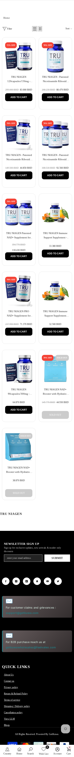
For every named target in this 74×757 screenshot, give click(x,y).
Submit (57, 558)
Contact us (9, 681)
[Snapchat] (37, 581)
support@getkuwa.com (22, 612)
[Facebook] (5, 581)
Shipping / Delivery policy (17, 706)
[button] (34, 28)
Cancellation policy (13, 712)
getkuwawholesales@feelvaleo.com (31, 647)
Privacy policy (11, 687)
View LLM (9, 718)
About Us (9, 674)
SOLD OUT (55, 415)
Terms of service (12, 700)
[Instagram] (16, 581)
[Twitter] (58, 581)
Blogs (7, 725)
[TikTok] (26, 581)
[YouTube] (47, 581)
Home (6, 17)
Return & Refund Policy (16, 693)
